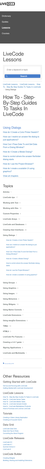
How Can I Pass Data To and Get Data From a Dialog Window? (20, 146)
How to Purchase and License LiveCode (16, 408)
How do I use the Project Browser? (18, 163)
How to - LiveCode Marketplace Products (17, 406)
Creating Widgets (9, 458)
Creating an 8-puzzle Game (12, 420)
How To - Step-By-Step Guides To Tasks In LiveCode (22, 85)
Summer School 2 (9, 447)
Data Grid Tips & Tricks (10, 431)
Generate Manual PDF (9, 363)
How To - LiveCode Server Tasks (14, 399)
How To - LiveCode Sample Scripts (15, 404)
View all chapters (10, 175)
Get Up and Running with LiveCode (15, 386)
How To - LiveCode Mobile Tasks (14, 401)
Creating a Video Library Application (15, 417)
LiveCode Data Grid (10, 428)
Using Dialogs (12, 127)
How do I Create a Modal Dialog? (17, 151)
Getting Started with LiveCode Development (18, 388)
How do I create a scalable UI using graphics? (21, 274)
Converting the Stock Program (13, 433)
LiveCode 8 (7, 449)
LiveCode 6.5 (7, 442)
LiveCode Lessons (10, 84)
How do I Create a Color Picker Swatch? (21, 132)
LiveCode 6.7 (7, 444)
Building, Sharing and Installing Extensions (17, 460)
